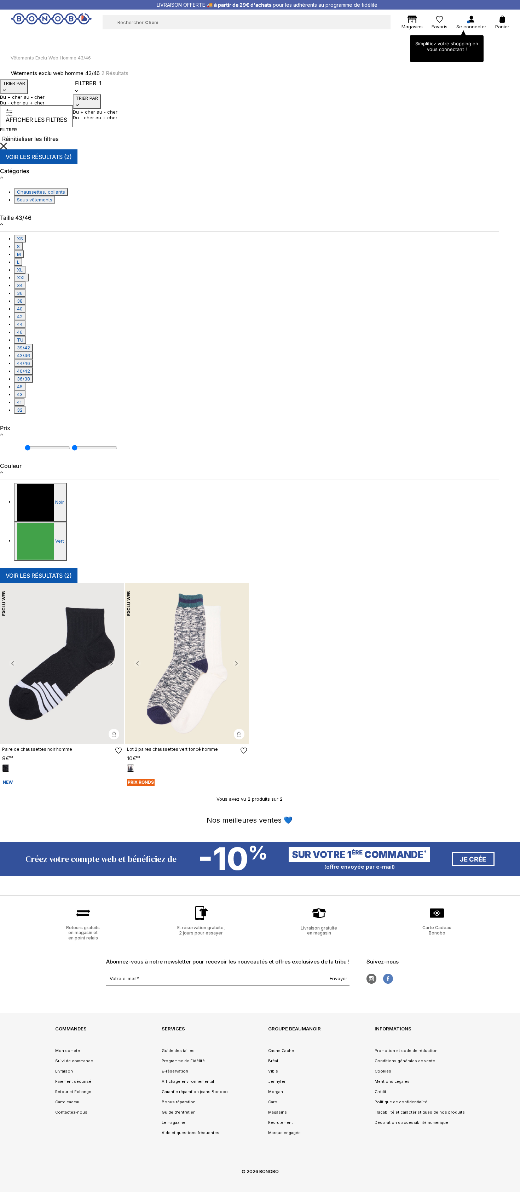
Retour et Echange (73, 1091)
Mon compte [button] (67, 1050)
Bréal (273, 1060)
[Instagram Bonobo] (371, 979)
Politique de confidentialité (401, 1101)
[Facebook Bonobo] (388, 979)
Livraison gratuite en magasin (319, 930)
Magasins (277, 1112)
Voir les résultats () (39, 156)
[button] (12, 663)
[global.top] (513, 1004)
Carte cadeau (68, 1101)
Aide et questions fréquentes (190, 1132)
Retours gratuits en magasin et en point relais (83, 932)
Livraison (64, 1071)
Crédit (380, 1091)
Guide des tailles (178, 1050)
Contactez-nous (71, 1112)
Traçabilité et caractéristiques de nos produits (420, 1112)
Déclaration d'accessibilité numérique (411, 1122)
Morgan (275, 1091)
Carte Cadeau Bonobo (436, 930)
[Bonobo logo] (51, 22)
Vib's (273, 1071)
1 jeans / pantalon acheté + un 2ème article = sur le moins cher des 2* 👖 (267, 5)
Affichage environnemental (188, 1081)
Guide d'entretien (179, 1112)
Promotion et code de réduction (406, 1050)
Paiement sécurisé (73, 1081)
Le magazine (173, 1122)
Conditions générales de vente (405, 1060)
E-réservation (175, 1071)
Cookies (383, 1071)
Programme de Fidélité (183, 1060)
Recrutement (280, 1122)
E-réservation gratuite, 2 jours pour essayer (201, 930)
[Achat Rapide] (114, 734)
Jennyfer (276, 1081)
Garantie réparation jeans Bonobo (195, 1091)
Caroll (273, 1101)
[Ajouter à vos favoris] (119, 750)
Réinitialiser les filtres (30, 138)
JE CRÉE (473, 859)
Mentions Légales (392, 1081)
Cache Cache (281, 1050)
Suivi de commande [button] (74, 1060)
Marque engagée (284, 1132)
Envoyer (338, 978)
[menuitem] (119, 37)
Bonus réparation (179, 1101)
